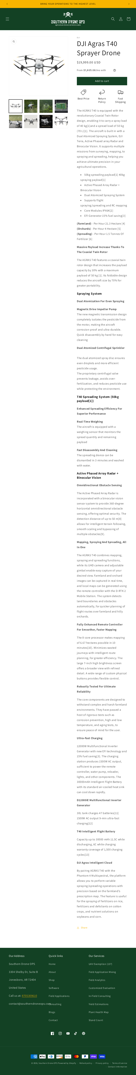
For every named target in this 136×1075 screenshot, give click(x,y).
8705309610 (29, 996)
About (52, 972)
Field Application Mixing (102, 972)
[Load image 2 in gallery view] (31, 106)
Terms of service (119, 1063)
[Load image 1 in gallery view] (15, 106)
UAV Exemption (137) (100, 964)
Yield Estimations (99, 1004)
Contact (53, 1020)
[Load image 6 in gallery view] (31, 121)
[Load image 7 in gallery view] (46, 121)
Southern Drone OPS (48, 1063)
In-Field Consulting (100, 996)
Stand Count (96, 1020)
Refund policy (86, 1063)
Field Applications (59, 996)
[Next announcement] (129, 4)
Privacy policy (102, 1063)
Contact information (117, 1066)
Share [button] (84, 927)
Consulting (55, 1004)
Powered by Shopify (67, 1063)
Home (52, 964)
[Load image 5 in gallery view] (15, 121)
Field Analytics (97, 980)
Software (54, 988)
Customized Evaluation (102, 988)
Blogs (52, 1012)
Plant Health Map (99, 1012)
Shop (52, 980)
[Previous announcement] (7, 4)
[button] (7, 19)
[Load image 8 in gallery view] (61, 121)
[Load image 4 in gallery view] (61, 106)
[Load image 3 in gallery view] (46, 106)
